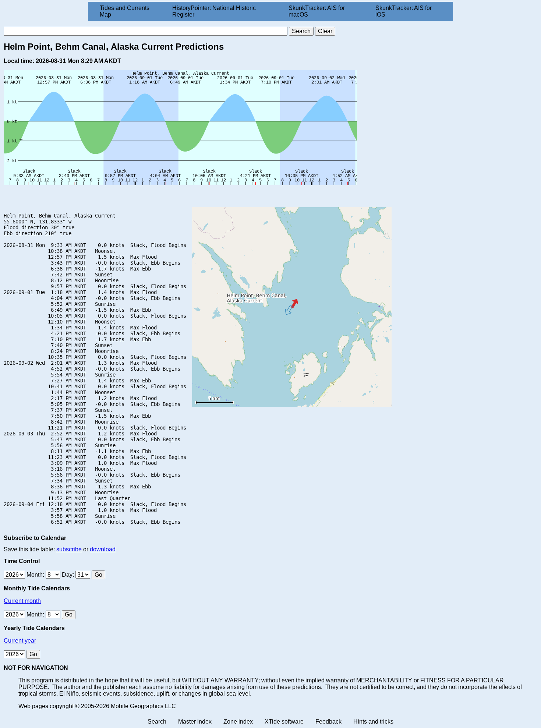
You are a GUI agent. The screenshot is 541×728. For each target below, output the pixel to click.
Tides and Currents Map (124, 11)
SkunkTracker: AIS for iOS (403, 11)
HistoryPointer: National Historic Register (214, 11)
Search (157, 721)
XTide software (284, 721)
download (103, 549)
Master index (195, 721)
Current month (22, 601)
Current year (20, 640)
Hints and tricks (373, 721)
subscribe (69, 549)
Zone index (238, 721)
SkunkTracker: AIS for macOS (317, 11)
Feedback (328, 721)
